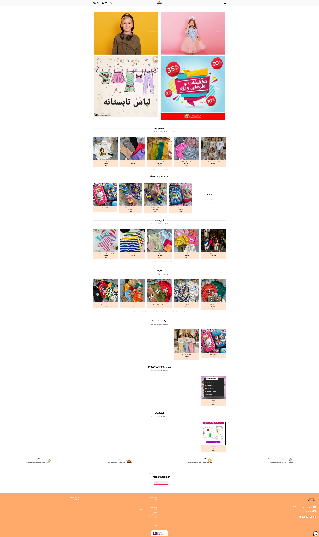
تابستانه (152, 88)
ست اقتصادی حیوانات (132, 304)
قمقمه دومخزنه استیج (130, 207)
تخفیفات (218, 88)
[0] (95, 3)
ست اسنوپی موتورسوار (213, 304)
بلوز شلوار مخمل (186, 304)
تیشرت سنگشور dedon (186, 162)
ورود (78, 504)
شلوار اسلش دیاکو (159, 162)
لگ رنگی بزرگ (132, 162)
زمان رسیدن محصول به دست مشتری (148, 510)
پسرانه (152, 33)
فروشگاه (110, 3)
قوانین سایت (153, 507)
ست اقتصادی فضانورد (106, 304)
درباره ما (155, 512)
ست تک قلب (159, 254)
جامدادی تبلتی (180, 207)
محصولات (154, 502)
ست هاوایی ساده (106, 162)
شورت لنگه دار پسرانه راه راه (132, 254)
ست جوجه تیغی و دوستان (159, 304)
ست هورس (186, 254)
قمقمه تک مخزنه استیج (155, 207)
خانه (156, 499)
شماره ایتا (154, 520)
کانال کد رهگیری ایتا (152, 522)
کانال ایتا (213, 400)
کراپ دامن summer (186, 354)
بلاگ (155, 504)
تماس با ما (154, 525)
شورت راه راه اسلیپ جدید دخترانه (106, 254)
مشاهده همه (209, 200)
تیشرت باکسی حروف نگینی (213, 162)
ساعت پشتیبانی (153, 515)
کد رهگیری (76, 499)
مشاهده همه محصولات (161, 483)
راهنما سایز (213, 446)
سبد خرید (154, 517)
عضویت (77, 502)
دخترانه (218, 33)
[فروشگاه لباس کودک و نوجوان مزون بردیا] (159, 3)
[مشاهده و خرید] (213, 148)
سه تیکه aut (213, 254)
